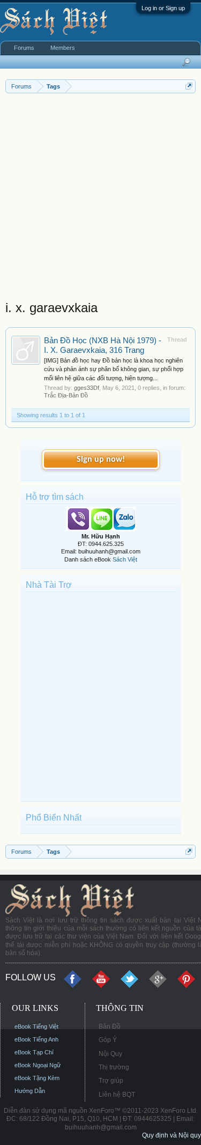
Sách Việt (125, 559)
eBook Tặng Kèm (36, 1078)
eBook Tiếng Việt (36, 1026)
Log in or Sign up (163, 8)
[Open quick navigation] (188, 86)
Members (62, 48)
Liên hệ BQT (117, 1094)
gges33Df (86, 388)
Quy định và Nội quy (171, 1135)
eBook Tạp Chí (34, 1052)
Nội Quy (110, 1054)
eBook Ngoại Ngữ (37, 1065)
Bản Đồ (110, 1026)
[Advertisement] (100, 199)
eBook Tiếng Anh (36, 1039)
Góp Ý (108, 1040)
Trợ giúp (111, 1080)
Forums (24, 48)
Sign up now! (101, 459)
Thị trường (114, 1067)
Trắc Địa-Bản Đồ (66, 395)
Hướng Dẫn (29, 1091)
